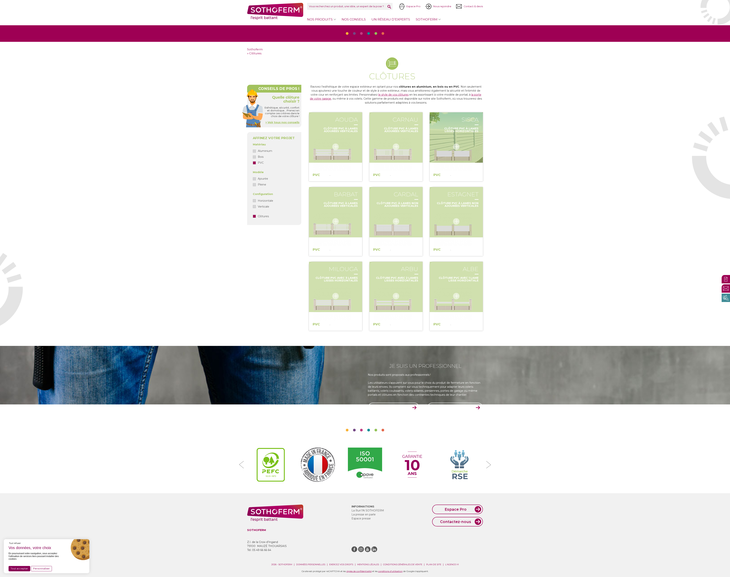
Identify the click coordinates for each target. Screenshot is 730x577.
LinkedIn (374, 549)
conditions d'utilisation (390, 571)
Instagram (361, 549)
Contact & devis (473, 6)
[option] (270, 465)
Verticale (263, 206)
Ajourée (263, 178)
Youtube (368, 549)
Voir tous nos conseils (283, 122)
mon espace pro (392, 408)
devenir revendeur (453, 408)
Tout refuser (15, 543)
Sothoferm (275, 11)
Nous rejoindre (442, 6)
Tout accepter (19, 568)
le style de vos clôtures (393, 94)
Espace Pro (413, 6)
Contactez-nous (455, 521)
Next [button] (488, 464)
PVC (261, 162)
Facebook (354, 549)
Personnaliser (41, 568)
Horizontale (265, 200)
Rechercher (389, 6)
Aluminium (265, 151)
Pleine (262, 184)
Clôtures (263, 216)
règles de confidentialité (359, 571)
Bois (260, 157)
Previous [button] (241, 464)
